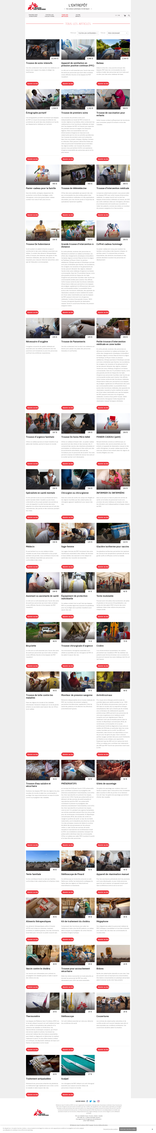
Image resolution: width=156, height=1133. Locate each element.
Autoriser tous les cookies (128, 1129)
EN (116, 15)
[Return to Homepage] (37, 9)
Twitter (91, 1101)
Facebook (87, 1101)
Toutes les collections (49, 15)
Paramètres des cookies (110, 1129)
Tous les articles (64, 15)
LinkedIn (94, 1101)
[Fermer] (152, 1129)
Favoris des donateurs (33, 15)
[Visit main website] (42, 1112)
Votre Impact (78, 15)
